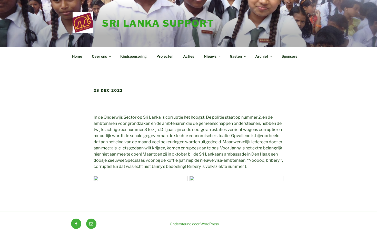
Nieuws (210, 56)
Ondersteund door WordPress (194, 224)
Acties (188, 56)
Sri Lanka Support (158, 23)
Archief (261, 56)
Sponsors (289, 56)
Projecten (164, 56)
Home (77, 56)
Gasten (236, 56)
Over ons (99, 56)
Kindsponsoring (133, 56)
